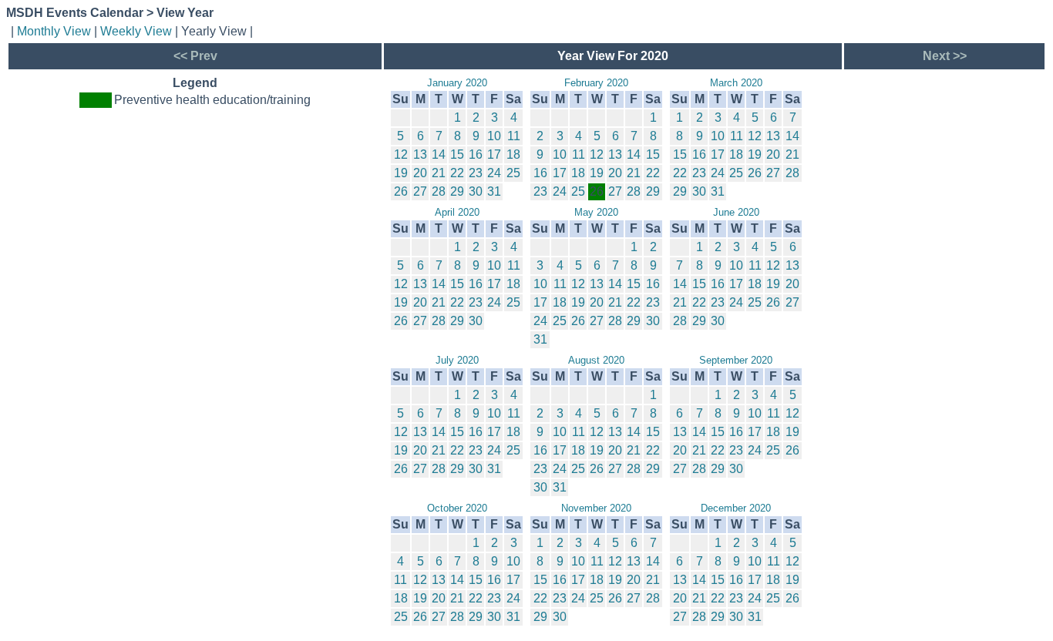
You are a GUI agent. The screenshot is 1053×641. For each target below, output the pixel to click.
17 (494, 154)
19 (401, 173)
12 (401, 154)
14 (439, 154)
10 (494, 136)
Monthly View (54, 31)
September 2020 (735, 360)
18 (513, 154)
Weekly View (136, 31)
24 (494, 173)
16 (476, 154)
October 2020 (457, 508)
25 (513, 173)
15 (457, 154)
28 (439, 191)
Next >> (945, 55)
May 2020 (596, 212)
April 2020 (457, 212)
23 (476, 173)
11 (513, 136)
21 (439, 173)
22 (457, 173)
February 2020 (596, 83)
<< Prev (195, 55)
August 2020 (596, 360)
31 (494, 191)
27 (420, 191)
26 (401, 191)
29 (457, 191)
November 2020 (596, 508)
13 (420, 154)
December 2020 (736, 508)
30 (476, 191)
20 (420, 173)
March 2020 (736, 83)
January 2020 (457, 83)
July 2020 (457, 360)
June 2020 (736, 212)
